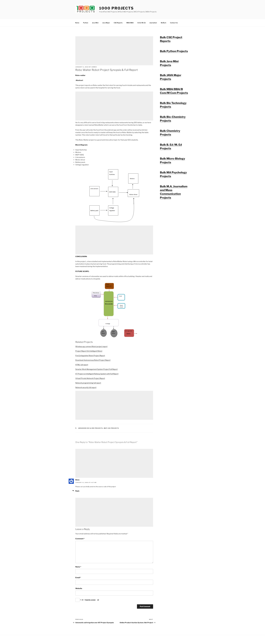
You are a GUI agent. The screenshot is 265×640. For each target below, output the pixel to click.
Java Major (106, 23)
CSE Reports (118, 23)
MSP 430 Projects (111, 428)
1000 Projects (116, 8)
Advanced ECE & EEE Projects (90, 428)
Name (78, 567)
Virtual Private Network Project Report (90, 378)
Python (85, 23)
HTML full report (81, 365)
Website (78, 588)
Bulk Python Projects (174, 51)
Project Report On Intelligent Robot (88, 351)
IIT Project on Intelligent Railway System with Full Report (96, 374)
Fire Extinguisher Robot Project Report (90, 356)
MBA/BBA (130, 23)
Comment (80, 539)
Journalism (153, 23)
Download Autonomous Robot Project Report (92, 360)
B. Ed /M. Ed (142, 23)
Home (77, 23)
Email (78, 578)
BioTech (163, 23)
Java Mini (95, 23)
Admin (94, 67)
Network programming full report (88, 383)
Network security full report (85, 387)
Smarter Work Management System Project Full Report (96, 369)
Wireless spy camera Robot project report (91, 346)
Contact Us (174, 23)
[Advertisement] (114, 50)
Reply (77, 491)
